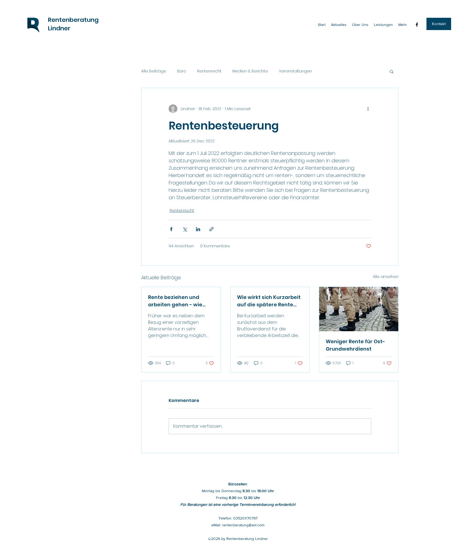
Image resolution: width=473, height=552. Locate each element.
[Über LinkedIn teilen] (198, 229)
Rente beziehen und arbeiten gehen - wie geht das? (175, 301)
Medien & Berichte (250, 71)
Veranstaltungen (295, 71)
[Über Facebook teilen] (171, 229)
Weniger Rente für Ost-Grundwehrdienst (355, 345)
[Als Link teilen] (211, 229)
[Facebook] (417, 24)
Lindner (59, 28)
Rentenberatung (73, 20)
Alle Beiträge (153, 71)
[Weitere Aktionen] (368, 108)
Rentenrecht (209, 71)
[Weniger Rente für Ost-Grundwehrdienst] (358, 309)
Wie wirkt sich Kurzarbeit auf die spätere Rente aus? (269, 301)
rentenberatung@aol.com (243, 525)
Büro (181, 71)
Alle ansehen (386, 276)
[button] (438, 24)
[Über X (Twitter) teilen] (184, 229)
